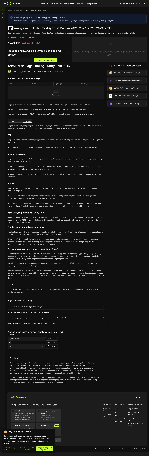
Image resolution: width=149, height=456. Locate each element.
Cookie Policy (14, 443)
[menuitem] (2, 9)
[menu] (2, 15)
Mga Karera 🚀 (107, 415)
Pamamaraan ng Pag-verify (135, 424)
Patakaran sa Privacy (113, 449)
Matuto (116, 412)
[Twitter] (136, 397)
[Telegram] (143, 397)
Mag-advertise (92, 4)
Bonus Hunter (69, 4)
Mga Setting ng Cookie (138, 449)
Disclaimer (125, 449)
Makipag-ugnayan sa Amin (135, 419)
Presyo (10, 11)
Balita (116, 409)
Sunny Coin (18, 11)
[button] (56, 306)
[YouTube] (139, 397)
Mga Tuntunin (100, 449)
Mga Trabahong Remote (133, 413)
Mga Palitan (118, 421)
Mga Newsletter (53, 4)
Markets (80, 4)
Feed (43, 4)
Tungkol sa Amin (106, 410)
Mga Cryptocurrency (119, 417)
